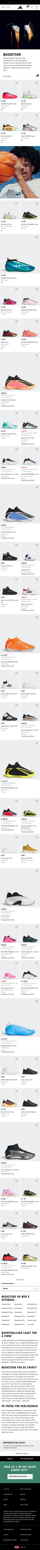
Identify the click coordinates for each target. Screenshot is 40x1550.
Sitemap (22, 1494)
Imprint (5, 1499)
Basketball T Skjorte (31, 1313)
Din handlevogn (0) (27, 1458)
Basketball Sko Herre (32, 1305)
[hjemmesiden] (20, 8)
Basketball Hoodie (5, 1317)
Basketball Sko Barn (19, 1321)
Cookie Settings (8, 1529)
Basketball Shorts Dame (19, 1309)
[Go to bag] (36, 7)
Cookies (6, 1534)
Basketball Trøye (31, 1317)
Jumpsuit (30, 1324)
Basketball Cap (7, 1312)
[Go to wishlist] (8, 7)
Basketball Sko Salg (32, 1309)
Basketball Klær (5, 1325)
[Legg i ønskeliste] (16, 83)
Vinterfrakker (32, 1320)
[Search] (31, 7)
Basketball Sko (19, 1316)
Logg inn (10, 1458)
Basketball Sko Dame (19, 1325)
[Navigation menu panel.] (3, 7)
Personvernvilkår (25, 1534)
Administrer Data (25, 1529)
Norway (23, 1547)
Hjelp (5, 1504)
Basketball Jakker (5, 1321)
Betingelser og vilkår (10, 1540)
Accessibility (24, 1540)
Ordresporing (7, 1494)
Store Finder (24, 1504)
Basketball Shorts (18, 1305)
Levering (6, 1489)
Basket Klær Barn (6, 1305)
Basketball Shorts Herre (19, 1313)
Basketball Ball (7, 1308)
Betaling (23, 1499)
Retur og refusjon (25, 1489)
